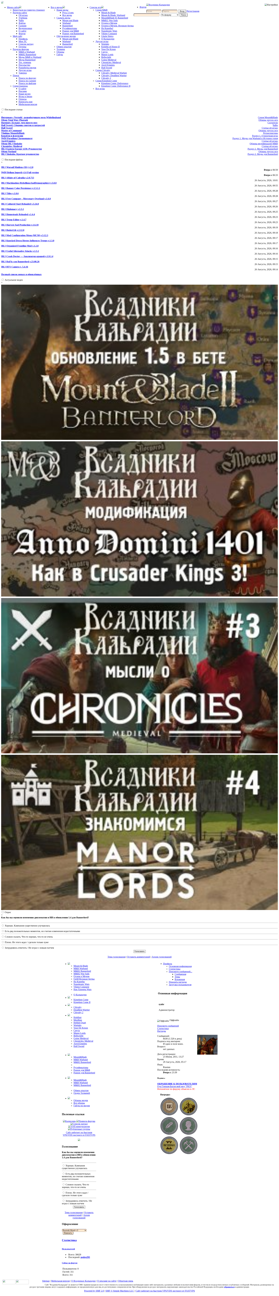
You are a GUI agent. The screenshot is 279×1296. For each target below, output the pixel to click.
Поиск (16, 75)
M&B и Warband (27, 52)
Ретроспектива (270, 133)
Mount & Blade (108, 12)
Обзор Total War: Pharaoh (14, 120)
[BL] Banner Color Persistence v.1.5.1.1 (20, 188)
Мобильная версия (28, 104)
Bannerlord (67, 25)
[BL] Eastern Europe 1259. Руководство (21, 149)
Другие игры (25, 70)
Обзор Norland (8, 151)
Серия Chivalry (102, 70)
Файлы (22, 23)
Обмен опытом (64, 46)
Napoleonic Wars (109, 31)
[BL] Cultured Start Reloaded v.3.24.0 (20, 204)
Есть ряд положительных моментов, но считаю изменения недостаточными (42, 931)
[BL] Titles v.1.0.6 (10, 193)
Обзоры (60, 52)
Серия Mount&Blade (268, 117)
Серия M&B (101, 10)
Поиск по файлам (27, 83)
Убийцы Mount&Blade (13, 133)
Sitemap (46, 1281)
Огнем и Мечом (109, 23)
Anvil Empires (108, 65)
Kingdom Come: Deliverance (114, 83)
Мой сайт (17, 36)
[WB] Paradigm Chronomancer (17, 138)
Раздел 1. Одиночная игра (265, 136)
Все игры (100, 88)
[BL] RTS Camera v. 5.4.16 (14, 267)
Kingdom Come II (82, 1002)
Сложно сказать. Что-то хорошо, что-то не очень (28, 936)
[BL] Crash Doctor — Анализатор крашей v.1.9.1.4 (27, 256)
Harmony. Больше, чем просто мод (19, 122)
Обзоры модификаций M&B (264, 143)
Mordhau (78, 1020)
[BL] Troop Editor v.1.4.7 (13, 219)
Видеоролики (25, 28)
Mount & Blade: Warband (113, 15)
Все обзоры (79, 1103)
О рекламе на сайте (106, 1281)
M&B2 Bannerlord (27, 54)
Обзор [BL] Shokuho (11, 143)
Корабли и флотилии (12, 136)
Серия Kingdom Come (106, 80)
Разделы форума (21, 49)
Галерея (22, 25)
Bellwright (106, 57)
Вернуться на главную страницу (29, 10)
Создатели (273, 122)
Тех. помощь (25, 62)
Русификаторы (69, 28)
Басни (173, 1086)
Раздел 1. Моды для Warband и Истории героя (255, 138)
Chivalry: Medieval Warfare (114, 73)
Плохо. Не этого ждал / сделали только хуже (26, 942)
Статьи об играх (270, 128)
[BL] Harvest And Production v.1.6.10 (20, 225)
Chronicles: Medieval (111, 62)
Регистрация (193, 11)
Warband (66, 23)
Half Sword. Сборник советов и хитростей (23, 125)
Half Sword (106, 67)
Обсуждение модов (66, 36)
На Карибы (79, 981)
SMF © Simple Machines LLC (119, 1291)
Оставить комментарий (138, 957)
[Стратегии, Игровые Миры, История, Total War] (9, 1283)
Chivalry (78, 1007)
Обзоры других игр (268, 120)
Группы (22, 46)
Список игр (95, 7)
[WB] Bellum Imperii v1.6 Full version (20, 172)
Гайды (60, 54)
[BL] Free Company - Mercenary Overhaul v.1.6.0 (26, 198)
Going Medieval (108, 60)
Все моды (67, 15)
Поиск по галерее (27, 80)
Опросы (23, 99)
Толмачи (61, 49)
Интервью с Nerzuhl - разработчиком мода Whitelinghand (31, 117)
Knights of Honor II (110, 46)
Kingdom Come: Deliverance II (115, 86)
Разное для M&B (70, 31)
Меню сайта (13, 7)
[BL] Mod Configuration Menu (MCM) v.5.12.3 (24, 235)
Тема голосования (116, 957)
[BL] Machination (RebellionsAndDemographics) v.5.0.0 (29, 183)
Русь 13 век (68, 12)
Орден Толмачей (82, 1093)
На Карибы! (107, 28)
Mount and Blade (70, 20)
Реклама (23, 91)
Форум (22, 33)
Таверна (23, 73)
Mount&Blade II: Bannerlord (114, 18)
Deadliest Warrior (82, 1010)
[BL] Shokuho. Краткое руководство (20, 154)
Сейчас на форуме (69, 1263)
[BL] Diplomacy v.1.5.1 (12, 209)
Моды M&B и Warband (30, 57)
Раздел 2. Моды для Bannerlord (263, 149)
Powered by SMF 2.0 (94, 1291)
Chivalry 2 (106, 78)
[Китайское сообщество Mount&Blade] (22, 1283)
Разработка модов (27, 67)
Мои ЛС (23, 41)
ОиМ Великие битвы (84, 979)
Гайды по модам (82, 1105)
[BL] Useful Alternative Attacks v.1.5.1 (20, 251)
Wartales (105, 44)
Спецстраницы (20, 86)
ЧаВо (21, 20)
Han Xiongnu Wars (82, 989)
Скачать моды (63, 18)
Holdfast (77, 1017)
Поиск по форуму (27, 78)
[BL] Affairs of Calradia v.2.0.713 (17, 177)
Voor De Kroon (108, 49)
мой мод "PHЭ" (184, 1086)
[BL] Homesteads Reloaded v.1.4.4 (18, 214)
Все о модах (57, 7)
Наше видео (25, 94)
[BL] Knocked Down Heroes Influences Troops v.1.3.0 (27, 240)
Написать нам (25, 101)
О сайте (22, 31)
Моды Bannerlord (27, 60)
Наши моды (62, 10)
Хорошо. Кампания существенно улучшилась (27, 925)
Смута (104, 52)
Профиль (23, 39)
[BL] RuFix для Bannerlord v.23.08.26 (20, 261)
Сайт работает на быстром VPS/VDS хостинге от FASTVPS (79, 1133)
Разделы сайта (20, 12)
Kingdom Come (81, 999)
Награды (161, 1031)
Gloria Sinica (107, 36)
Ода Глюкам (163, 1086)
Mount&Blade (80, 1057)
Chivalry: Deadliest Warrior (114, 75)
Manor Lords (107, 54)
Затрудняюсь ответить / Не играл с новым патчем (29, 948)
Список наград (26, 44)
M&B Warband (81, 968)
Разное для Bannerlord (73, 33)
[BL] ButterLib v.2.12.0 (12, 230)
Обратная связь (125, 1281)
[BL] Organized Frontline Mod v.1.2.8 (20, 246)
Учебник (23, 18)
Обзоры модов (81, 1100)
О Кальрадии (107, 39)
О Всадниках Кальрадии (83, 1281)
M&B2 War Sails (81, 973)
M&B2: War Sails (109, 20)
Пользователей (68, 1249)
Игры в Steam (25, 96)
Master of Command (11, 130)
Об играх (23, 15)
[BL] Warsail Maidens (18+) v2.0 (17, 167)
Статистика (69, 1240)
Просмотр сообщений (168, 1026)
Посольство (24, 65)
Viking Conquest (109, 33)
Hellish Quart (80, 1022)
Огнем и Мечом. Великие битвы (117, 25)
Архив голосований (162, 957)
